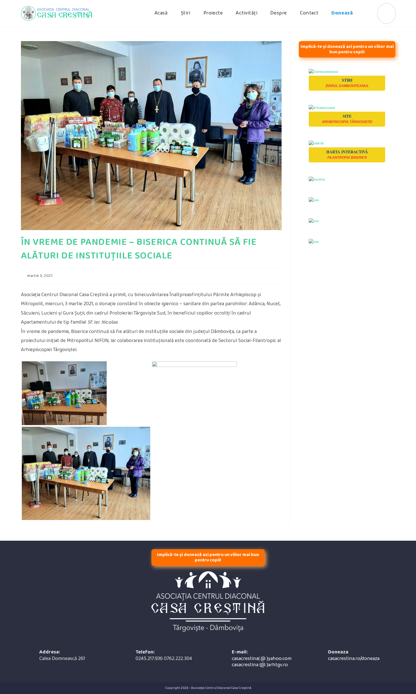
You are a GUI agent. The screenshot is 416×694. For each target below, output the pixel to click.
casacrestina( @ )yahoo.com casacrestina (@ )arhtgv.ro (261, 661)
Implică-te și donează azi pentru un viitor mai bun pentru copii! (347, 49)
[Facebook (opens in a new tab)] (386, 13)
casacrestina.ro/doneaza (353, 658)
